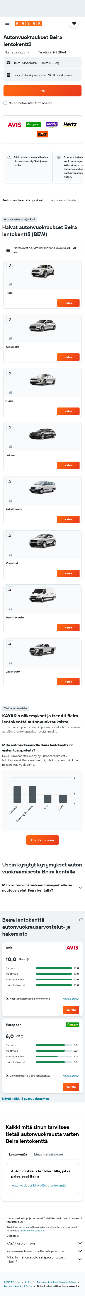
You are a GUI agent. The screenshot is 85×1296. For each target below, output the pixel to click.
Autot (28, 1282)
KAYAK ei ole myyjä (21, 1243)
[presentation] (81, 920)
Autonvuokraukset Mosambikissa (56, 1282)
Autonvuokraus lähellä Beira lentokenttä (39, 1185)
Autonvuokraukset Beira (17, 1286)
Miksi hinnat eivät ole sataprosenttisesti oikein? (36, 1259)
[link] (42, 840)
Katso (68, 303)
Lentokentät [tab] (18, 1154)
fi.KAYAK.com (12, 1282)
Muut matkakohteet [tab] (48, 1154)
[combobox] (17, 52)
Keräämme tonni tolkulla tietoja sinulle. (36, 1251)
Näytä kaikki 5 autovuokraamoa (25, 1099)
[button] (7, 23)
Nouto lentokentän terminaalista (30, 103)
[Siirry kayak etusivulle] (28, 23)
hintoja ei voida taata (32, 1230)
